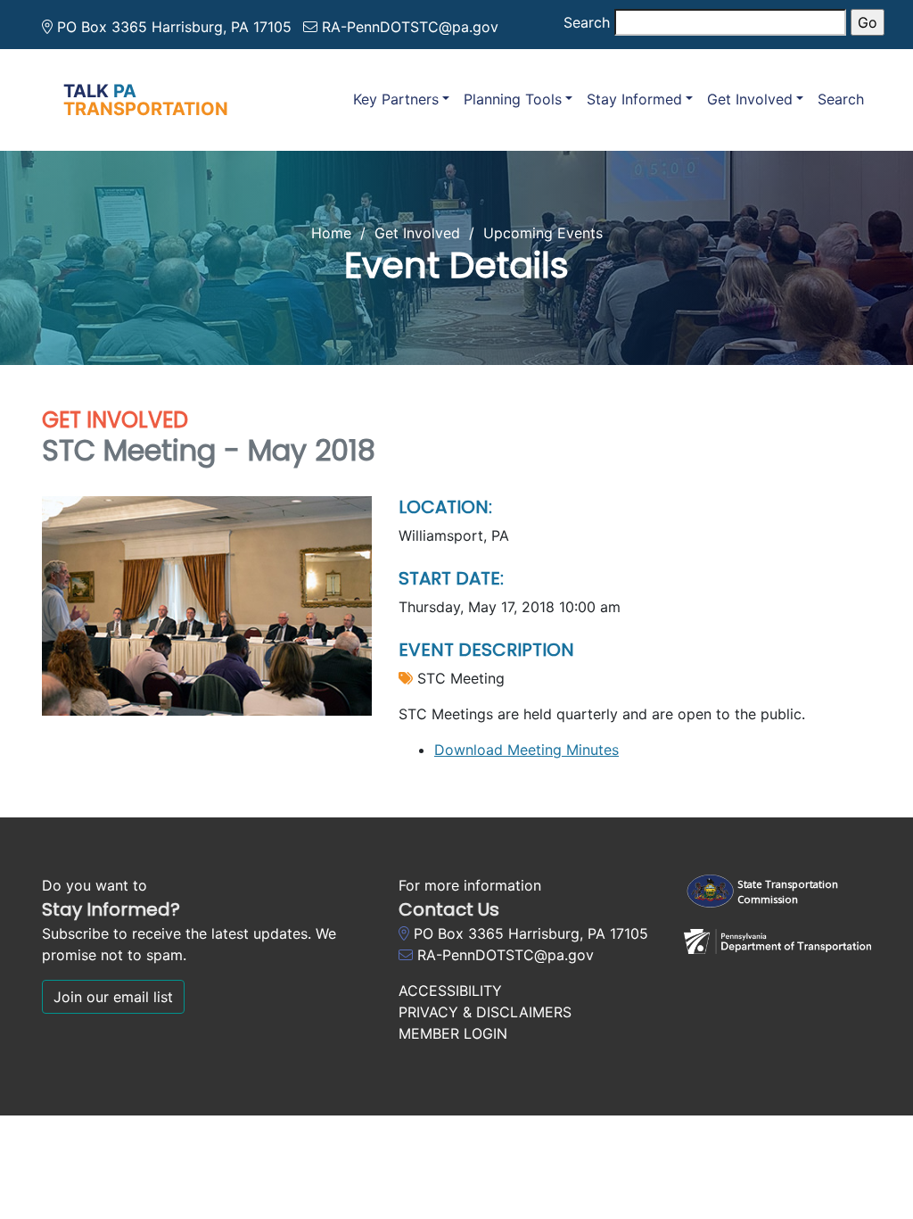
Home (331, 233)
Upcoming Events (543, 233)
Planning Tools (513, 99)
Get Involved (750, 99)
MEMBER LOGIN (453, 1033)
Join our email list (113, 997)
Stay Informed (634, 99)
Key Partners (396, 99)
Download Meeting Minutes (526, 750)
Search (586, 22)
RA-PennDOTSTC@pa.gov (410, 27)
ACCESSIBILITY (450, 990)
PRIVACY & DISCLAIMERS (485, 1012)
